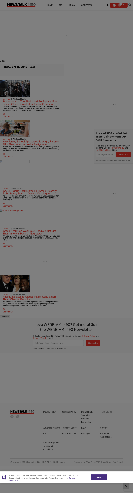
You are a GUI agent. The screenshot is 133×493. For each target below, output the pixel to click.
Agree (99, 477)
